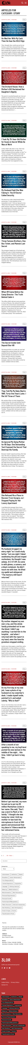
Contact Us (4, 985)
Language (4, 886)
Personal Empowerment (8, 895)
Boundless (5, 877)
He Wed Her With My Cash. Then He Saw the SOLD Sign (12, 39)
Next (11, 855)
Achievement (5, 874)
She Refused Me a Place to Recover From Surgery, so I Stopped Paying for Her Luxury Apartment (12, 499)
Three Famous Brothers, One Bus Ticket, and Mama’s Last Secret (13, 243)
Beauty (21, 874)
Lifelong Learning (14, 886)
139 (7, 855)
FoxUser (14, 19)
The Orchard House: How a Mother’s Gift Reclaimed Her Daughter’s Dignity (13, 89)
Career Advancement (15, 877)
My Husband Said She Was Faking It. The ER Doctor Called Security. (12, 193)
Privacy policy (15, 982)
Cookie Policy (5, 982)
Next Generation (17, 892)
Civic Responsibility (7, 880)
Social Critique (6, 910)
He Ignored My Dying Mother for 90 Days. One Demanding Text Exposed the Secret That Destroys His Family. (13, 446)
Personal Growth (6, 898)
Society (14, 910)
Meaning (4, 889)
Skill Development (17, 907)
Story (24, 19)
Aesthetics (14, 874)
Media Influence (13, 889)
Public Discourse (6, 904)
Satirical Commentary (19, 904)
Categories (4, 866)
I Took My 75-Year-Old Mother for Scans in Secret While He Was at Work (13, 142)
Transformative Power (8, 913)
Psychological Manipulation (10, 901)
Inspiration (18, 883)
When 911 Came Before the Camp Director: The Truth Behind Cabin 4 (12, 294)
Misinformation (6, 892)
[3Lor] (6, 3)
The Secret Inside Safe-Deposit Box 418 (11, 344)
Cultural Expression (7, 883)
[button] (22, 3)
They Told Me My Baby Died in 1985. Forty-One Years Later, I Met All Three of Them (13, 393)
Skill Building (6, 907)
